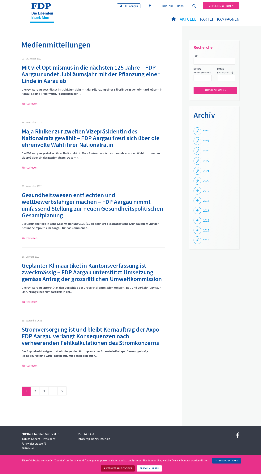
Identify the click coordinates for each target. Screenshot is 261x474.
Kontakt (167, 6)
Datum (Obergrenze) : (225, 70)
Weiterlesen (29, 103)
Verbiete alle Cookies (119, 468)
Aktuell (188, 19)
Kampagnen (228, 19)
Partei (206, 19)
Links (180, 6)
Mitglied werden (221, 6)
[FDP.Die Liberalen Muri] (44, 8)
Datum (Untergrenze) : (202, 70)
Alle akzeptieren (227, 460)
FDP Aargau (131, 6)
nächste (62, 392)
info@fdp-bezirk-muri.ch (94, 439)
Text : (196, 55)
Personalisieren (149, 468)
